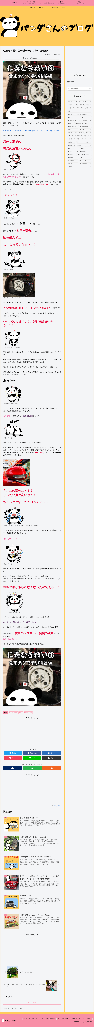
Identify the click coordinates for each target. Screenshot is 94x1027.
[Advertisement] (32, 732)
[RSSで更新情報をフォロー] (51, 768)
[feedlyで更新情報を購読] (32, 768)
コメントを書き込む (32, 1002)
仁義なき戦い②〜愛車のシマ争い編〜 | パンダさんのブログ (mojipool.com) (31, 130)
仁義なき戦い (14, 712)
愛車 (21, 712)
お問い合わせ (66, 1019)
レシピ (46, 1019)
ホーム (25, 1019)
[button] (90, 88)
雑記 (6, 712)
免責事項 (74, 1019)
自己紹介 (70, 82)
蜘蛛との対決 (28, 712)
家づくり (53, 1019)
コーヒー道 (39, 1019)
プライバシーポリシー (85, 1019)
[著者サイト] (12, 768)
